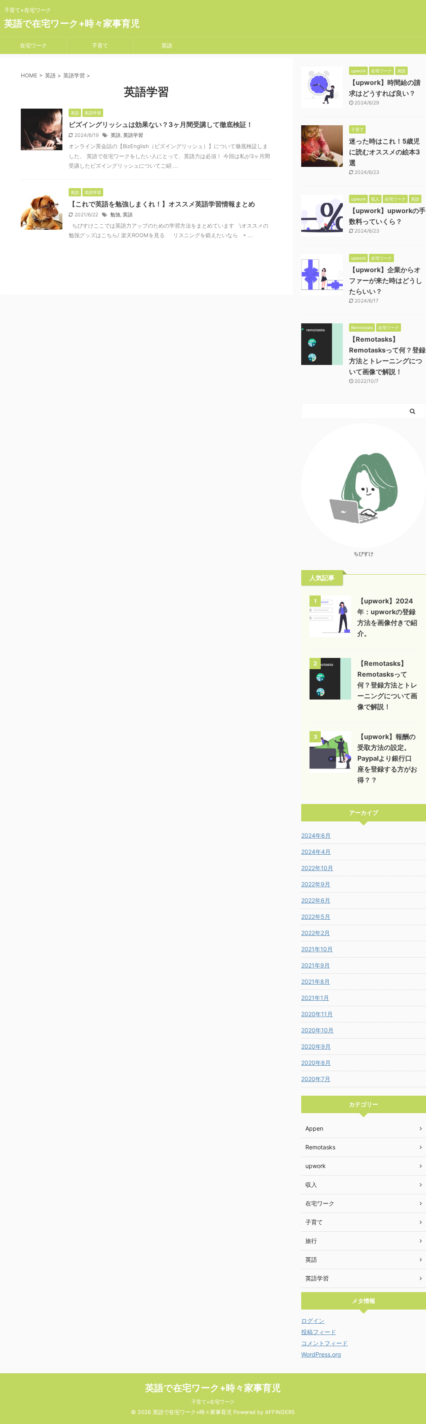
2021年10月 (317, 949)
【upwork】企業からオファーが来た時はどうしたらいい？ (385, 280)
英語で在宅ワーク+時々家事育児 (72, 23)
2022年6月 (315, 900)
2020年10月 (317, 1030)
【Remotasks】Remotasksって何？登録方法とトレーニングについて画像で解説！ (387, 685)
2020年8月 (316, 1062)
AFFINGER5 (280, 1412)
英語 (166, 45)
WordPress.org (321, 1354)
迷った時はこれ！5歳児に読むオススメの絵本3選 (384, 152)
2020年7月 (315, 1078)
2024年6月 (316, 835)
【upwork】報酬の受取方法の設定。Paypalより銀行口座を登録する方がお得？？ (387, 758)
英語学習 (133, 135)
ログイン (312, 1320)
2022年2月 (315, 932)
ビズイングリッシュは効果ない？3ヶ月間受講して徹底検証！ (161, 124)
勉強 (115, 214)
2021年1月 (315, 997)
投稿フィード (318, 1331)
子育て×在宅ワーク (213, 1402)
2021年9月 (315, 965)
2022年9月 (315, 884)
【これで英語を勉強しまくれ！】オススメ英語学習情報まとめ (162, 204)
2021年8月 (315, 981)
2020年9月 (316, 1046)
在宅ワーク (33, 45)
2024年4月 (316, 851)
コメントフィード (324, 1343)
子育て (100, 45)
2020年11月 (317, 1013)
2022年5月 (315, 916)
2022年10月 (317, 867)
